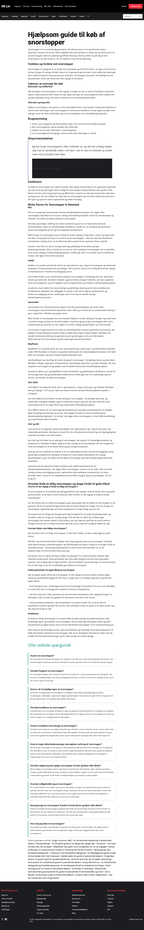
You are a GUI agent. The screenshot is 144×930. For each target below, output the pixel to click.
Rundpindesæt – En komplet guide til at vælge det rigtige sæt (65, 843)
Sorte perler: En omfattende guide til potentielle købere (54, 862)
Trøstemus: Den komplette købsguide (68, 853)
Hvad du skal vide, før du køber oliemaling (91, 859)
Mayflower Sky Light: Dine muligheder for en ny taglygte (80, 846)
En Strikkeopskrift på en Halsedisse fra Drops (82, 865)
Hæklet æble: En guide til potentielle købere (82, 856)
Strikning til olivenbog (82, 868)
